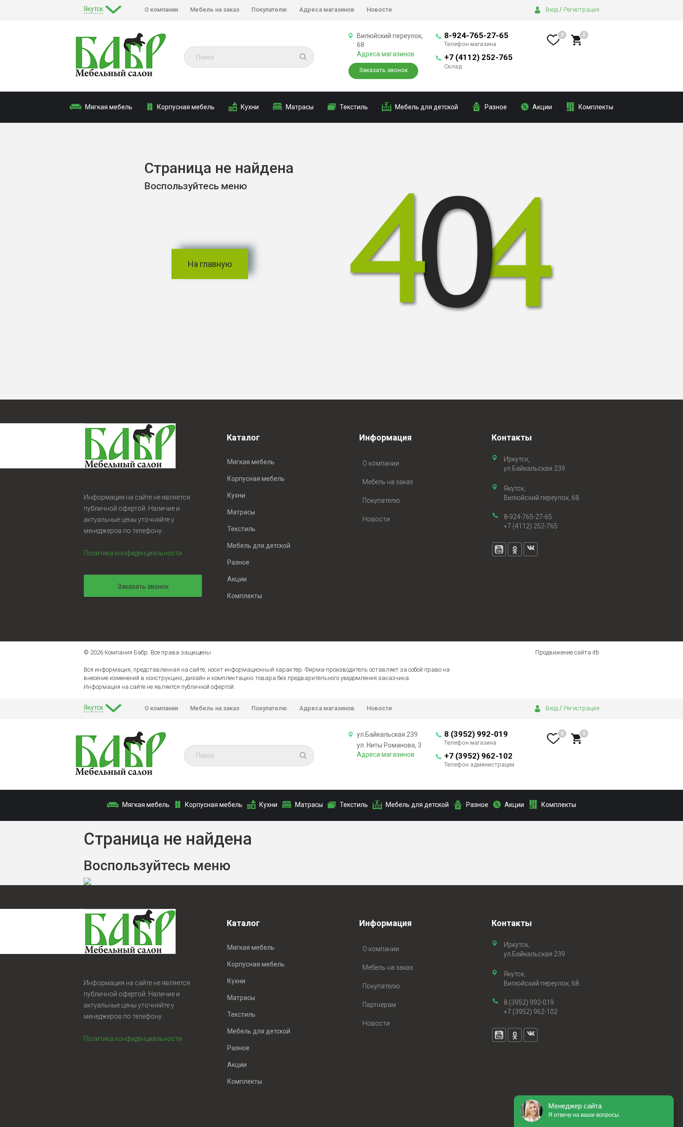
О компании (161, 9)
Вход (551, 9)
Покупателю (269, 9)
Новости (379, 9)
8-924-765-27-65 (528, 516)
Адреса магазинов (327, 9)
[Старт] (303, 56)
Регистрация (581, 9)
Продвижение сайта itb (567, 652)
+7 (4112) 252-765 (531, 526)
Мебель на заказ (214, 9)
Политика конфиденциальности (133, 553)
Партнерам (379, 1004)
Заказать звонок (143, 586)
